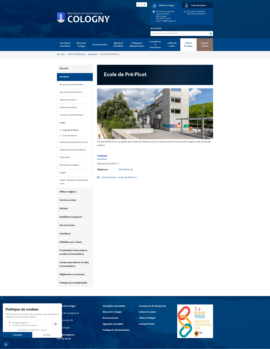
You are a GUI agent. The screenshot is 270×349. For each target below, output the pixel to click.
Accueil (61, 54)
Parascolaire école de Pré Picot (74, 142)
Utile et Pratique (76, 54)
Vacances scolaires (68, 100)
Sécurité (63, 68)
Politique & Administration (137, 44)
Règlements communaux (72, 274)
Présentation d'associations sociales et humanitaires (73, 252)
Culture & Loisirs (172, 44)
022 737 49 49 (64, 338)
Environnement (100, 45)
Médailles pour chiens (70, 242)
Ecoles (62, 123)
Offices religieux (67, 192)
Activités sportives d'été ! (71, 92)
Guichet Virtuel (205, 44)
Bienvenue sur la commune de (85, 13)
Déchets (63, 209)
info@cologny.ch (168, 21)
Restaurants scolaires (69, 165)
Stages (63, 173)
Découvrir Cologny (81, 44)
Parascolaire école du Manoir (73, 150)
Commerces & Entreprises (155, 45)
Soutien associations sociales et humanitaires (74, 264)
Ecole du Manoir (69, 136)
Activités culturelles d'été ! (72, 85)
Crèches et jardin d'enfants (71, 115)
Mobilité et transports (70, 217)
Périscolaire (65, 158)
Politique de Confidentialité (73, 283)
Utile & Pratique (188, 44)
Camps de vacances (68, 107)
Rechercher (156, 29)
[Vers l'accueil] (61, 17)
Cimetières (64, 234)
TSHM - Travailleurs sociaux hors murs (74, 182)
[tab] (165, 5)
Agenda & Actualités (118, 44)
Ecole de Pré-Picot (70, 130)
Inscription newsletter (65, 44)
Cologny (88, 20)
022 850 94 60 (126, 170)
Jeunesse (92, 54)
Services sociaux (67, 200)
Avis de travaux (67, 225)
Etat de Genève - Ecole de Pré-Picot (119, 177)
